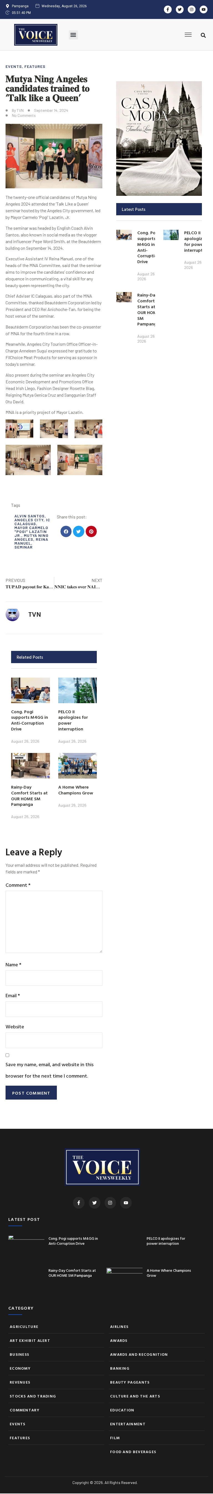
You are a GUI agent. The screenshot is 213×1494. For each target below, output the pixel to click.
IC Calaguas (32, 521)
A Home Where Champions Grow (75, 790)
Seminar (23, 547)
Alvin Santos (29, 515)
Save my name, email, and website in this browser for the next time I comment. (49, 1070)
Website (15, 1026)
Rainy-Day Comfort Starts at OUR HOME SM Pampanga (29, 795)
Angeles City (29, 519)
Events (14, 66)
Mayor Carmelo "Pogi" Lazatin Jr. (31, 531)
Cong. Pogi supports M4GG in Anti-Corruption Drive (29, 720)
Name (13, 964)
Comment (18, 885)
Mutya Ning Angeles (31, 537)
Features (34, 66)
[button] (73, 34)
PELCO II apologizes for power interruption (73, 720)
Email (13, 995)
